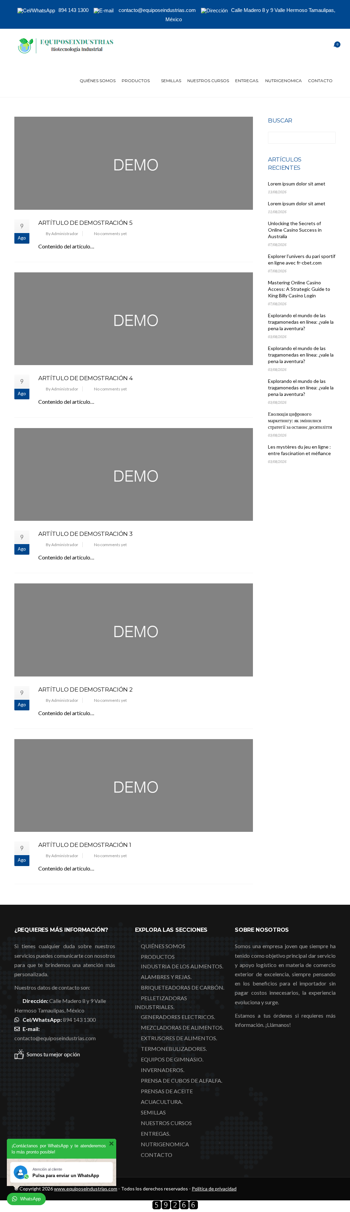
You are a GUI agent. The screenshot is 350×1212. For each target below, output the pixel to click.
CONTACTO (320, 80)
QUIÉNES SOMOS (98, 80)
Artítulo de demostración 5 (85, 222)
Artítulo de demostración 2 (85, 689)
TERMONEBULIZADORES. (174, 1048)
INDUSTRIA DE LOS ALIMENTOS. (182, 966)
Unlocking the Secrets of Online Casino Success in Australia (295, 229)
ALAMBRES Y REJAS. (166, 977)
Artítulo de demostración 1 (84, 844)
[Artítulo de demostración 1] (133, 785)
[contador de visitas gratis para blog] (175, 1207)
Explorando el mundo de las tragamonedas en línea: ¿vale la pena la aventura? (301, 321)
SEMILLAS (171, 80)
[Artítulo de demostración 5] (133, 163)
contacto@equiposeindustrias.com (55, 1038)
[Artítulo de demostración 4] (133, 318)
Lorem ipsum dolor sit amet (296, 183)
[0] (329, 46)
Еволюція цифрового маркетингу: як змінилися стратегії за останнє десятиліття (300, 420)
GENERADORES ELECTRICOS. (178, 1017)
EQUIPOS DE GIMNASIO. (172, 1059)
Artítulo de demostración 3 (85, 533)
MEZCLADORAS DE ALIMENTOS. (182, 1027)
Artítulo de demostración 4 (85, 378)
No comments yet (110, 233)
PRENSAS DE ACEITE (167, 1091)
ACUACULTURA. (162, 1101)
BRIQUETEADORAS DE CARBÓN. (182, 987)
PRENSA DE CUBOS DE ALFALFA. (181, 1080)
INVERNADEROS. (162, 1070)
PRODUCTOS (136, 80)
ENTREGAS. (247, 80)
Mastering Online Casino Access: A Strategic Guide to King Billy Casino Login (299, 289)
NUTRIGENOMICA (283, 80)
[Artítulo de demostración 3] (133, 474)
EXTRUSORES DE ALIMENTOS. (179, 1038)
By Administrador (62, 233)
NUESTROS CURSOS (208, 80)
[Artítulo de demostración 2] (133, 629)
